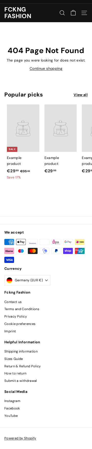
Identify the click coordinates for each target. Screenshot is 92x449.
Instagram (12, 401)
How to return (15, 373)
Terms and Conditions (21, 309)
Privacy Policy (15, 316)
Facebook (12, 408)
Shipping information (21, 351)
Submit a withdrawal (20, 381)
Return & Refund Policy (22, 366)
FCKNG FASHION (17, 13)
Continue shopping (46, 68)
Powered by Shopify (20, 438)
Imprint (10, 331)
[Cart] (73, 12)
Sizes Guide (13, 359)
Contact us (13, 302)
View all (81, 94)
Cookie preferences (20, 324)
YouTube (11, 416)
